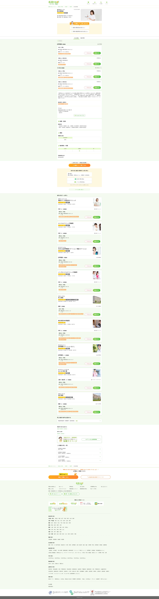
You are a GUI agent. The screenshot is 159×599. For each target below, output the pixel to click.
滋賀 (60, 527)
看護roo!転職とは (52, 486)
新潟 (56, 520)
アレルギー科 (66, 573)
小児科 (70, 571)
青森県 (66, 6)
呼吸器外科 (97, 569)
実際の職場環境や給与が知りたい (80, 31)
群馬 (70, 522)
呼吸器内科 (63, 569)
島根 (60, 529)
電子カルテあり (104, 579)
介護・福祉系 (79, 544)
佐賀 (58, 533)
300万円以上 (51, 558)
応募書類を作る (93, 486)
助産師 (62, 539)
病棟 (49, 544)
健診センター (95, 552)
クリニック (76, 550)
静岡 (58, 525)
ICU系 (67, 544)
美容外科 (50, 569)
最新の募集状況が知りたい (79, 27)
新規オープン (51, 579)
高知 (60, 531)
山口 (63, 529)
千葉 (61, 522)
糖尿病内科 (89, 569)
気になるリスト (104, 486)
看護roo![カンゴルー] (52, 6)
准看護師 (55, 539)
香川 (55, 531)
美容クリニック (83, 550)
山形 (70, 518)
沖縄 (75, 533)
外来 (52, 544)
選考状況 (71, 486)
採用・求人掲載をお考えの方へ (71, 493)
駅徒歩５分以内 (68, 579)
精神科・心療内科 (97, 571)
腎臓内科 (84, 569)
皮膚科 (86, 571)
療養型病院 (65, 550)
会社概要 (50, 584)
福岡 (55, 533)
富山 (58, 520)
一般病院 (50, 550)
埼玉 (59, 522)
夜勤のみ (61, 563)
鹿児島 (72, 533)
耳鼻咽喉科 (82, 571)
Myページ (61, 486)
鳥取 (58, 529)
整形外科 (61, 571)
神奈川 (55, 522)
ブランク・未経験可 (96, 579)
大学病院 (55, 550)
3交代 (53, 563)
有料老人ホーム (60, 552)
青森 (59, 518)
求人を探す (82, 486)
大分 (66, 533)
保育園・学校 (91, 544)
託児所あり (88, 579)
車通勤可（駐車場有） (61, 433)
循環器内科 (74, 569)
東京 (52, 522)
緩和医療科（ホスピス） (75, 573)
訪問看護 (74, 544)
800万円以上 (83, 558)
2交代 (49, 563)
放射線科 (103, 571)
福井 (64, 520)
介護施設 (93, 550)
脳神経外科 (56, 571)
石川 (61, 520)
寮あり (83, 579)
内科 (59, 569)
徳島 (52, 531)
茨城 (64, 522)
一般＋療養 (60, 550)
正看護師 (50, 539)
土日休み (62, 579)
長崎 (60, 533)
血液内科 (79, 569)
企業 (106, 552)
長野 (70, 520)
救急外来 (63, 544)
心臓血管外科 (103, 569)
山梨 (67, 520)
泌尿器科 (90, 571)
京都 (55, 527)
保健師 (59, 539)
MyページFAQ (93, 488)
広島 (52, 529)
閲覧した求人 (51, 488)
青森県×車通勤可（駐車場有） (62, 428)
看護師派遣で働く (83, 488)
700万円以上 (76, 558)
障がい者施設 (88, 552)
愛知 (52, 525)
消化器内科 (69, 569)
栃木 (67, 522)
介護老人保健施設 (52, 552)
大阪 (52, 527)
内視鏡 (100, 544)
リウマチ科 (50, 573)
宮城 (65, 518)
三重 (60, 525)
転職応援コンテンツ (74, 488)
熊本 (63, 533)
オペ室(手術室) (57, 544)
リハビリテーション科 (58, 573)
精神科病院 (71, 550)
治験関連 (105, 544)
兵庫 (58, 527)
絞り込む (60, 40)
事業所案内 (50, 586)
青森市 (71, 6)
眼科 (78, 571)
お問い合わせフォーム (55, 493)
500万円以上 (64, 558)
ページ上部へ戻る (79, 189)
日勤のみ (57, 563)
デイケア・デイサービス (69, 552)
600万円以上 (70, 558)
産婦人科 (74, 571)
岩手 (62, 518)
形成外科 (66, 571)
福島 (73, 518)
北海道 (56, 518)
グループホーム (78, 552)
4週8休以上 (57, 579)
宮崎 (69, 533)
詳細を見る (97, 53)
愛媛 (58, 531)
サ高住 (83, 552)
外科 (93, 569)
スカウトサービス (62, 488)
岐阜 (55, 525)
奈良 (63, 527)
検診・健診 (85, 544)
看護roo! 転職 (60, 6)
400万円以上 (57, 558)
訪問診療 (96, 544)
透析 (70, 544)
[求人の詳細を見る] (79, 208)
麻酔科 (107, 571)
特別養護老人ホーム (100, 550)
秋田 (68, 518)
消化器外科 (50, 571)
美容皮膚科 (55, 569)
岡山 (55, 529)
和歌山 (66, 527)
